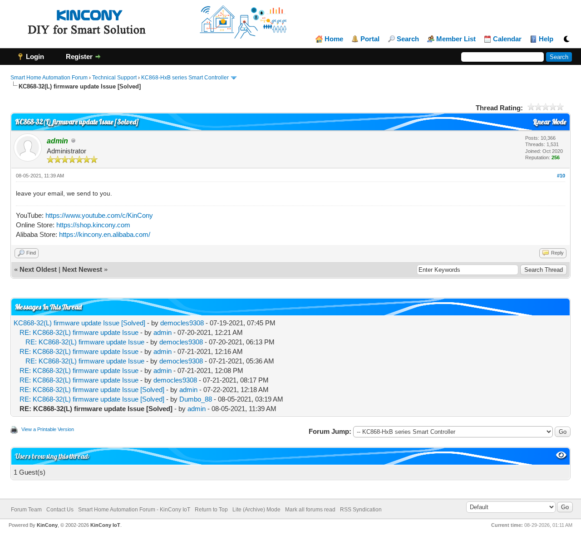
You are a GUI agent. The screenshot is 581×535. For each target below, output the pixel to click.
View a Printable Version (47, 429)
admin (162, 332)
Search (408, 39)
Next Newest (82, 269)
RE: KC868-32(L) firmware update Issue (79, 332)
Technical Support (114, 77)
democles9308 (182, 323)
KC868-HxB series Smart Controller (185, 77)
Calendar (507, 39)
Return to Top (211, 509)
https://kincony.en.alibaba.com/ (104, 234)
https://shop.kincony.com (93, 225)
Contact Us (60, 509)
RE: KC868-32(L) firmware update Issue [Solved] (92, 389)
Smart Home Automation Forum (49, 77)
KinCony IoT (105, 525)
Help (546, 39)
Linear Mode (549, 122)
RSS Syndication (361, 509)
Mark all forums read (310, 509)
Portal (369, 39)
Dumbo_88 (195, 399)
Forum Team (26, 509)
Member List (456, 39)
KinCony (47, 525)
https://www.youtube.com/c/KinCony (99, 215)
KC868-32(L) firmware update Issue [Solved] (79, 323)
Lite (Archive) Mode (256, 509)
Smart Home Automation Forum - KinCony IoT (134, 509)
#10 (561, 175)
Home (334, 39)
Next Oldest (38, 269)
